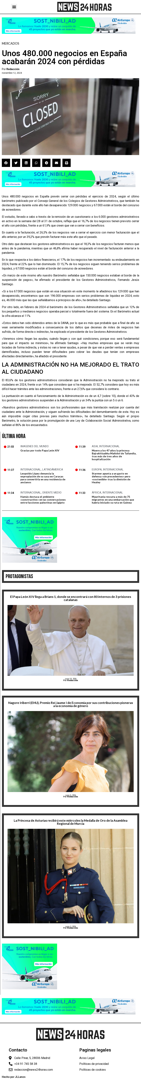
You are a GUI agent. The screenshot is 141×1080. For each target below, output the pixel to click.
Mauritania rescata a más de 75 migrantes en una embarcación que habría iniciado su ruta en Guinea (113, 499)
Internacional (109, 446)
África (96, 492)
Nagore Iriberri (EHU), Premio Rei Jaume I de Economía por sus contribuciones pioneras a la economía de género (70, 704)
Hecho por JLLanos (14, 1076)
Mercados (10, 43)
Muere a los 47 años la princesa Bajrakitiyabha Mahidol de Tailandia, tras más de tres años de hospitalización (114, 455)
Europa (97, 469)
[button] (14, 7)
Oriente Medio (52, 492)
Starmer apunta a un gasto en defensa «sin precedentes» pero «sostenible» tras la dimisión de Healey (111, 478)
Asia (95, 446)
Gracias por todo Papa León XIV (39, 450)
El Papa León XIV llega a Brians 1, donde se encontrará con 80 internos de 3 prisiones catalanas (70, 598)
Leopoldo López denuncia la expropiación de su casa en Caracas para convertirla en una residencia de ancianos (42, 478)
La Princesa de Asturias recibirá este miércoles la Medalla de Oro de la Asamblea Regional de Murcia (70, 822)
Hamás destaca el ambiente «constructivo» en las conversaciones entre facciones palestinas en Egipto (43, 499)
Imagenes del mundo (34, 446)
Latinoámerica (52, 469)
